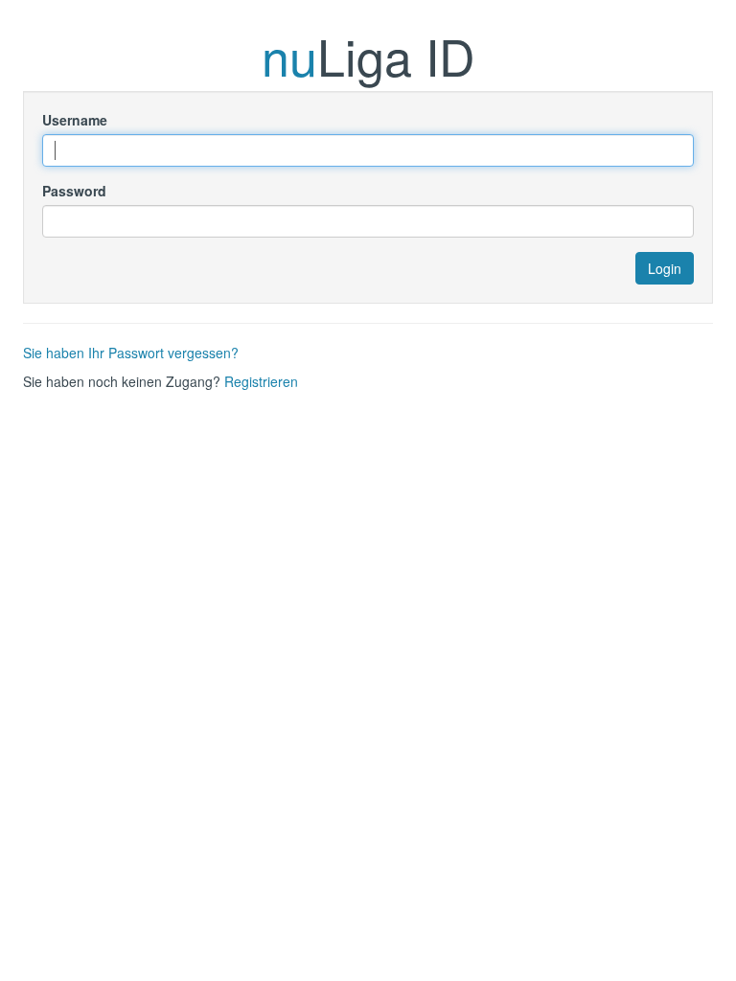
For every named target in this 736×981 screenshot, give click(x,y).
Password (74, 190)
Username (74, 119)
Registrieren (261, 381)
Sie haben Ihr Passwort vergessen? (131, 352)
